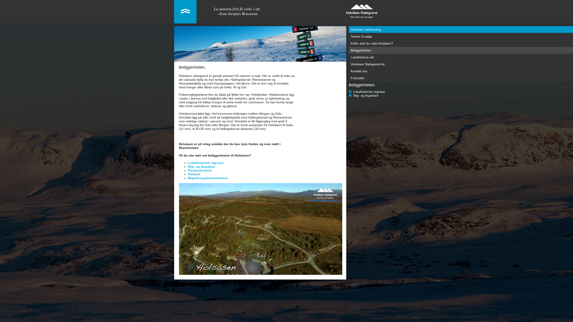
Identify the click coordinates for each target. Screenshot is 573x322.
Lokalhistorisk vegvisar (369, 91)
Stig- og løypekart (365, 95)
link (185, 11)
